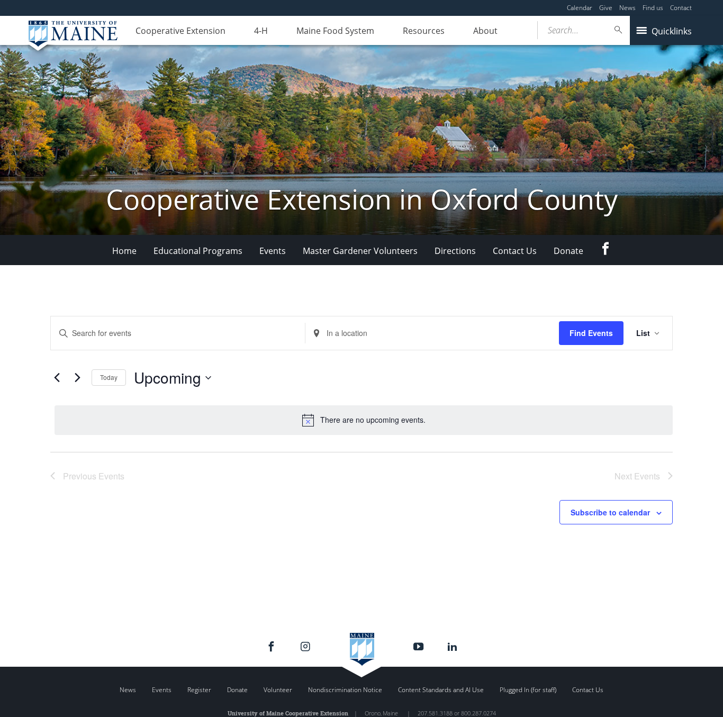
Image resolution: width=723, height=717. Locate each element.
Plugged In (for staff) (528, 689)
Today (109, 377)
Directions (455, 251)
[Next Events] (77, 377)
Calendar (579, 7)
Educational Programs (197, 251)
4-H (261, 31)
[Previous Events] (56, 377)
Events (272, 251)
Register (199, 689)
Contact (681, 7)
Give (605, 7)
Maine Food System (335, 31)
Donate (568, 251)
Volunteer (278, 689)
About (485, 31)
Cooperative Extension (180, 31)
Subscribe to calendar (610, 512)
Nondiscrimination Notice (345, 689)
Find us (653, 7)
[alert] (364, 420)
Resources (424, 31)
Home (124, 251)
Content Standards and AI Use (441, 689)
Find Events (591, 333)
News (627, 7)
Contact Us (515, 251)
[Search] (619, 29)
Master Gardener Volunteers (360, 251)
